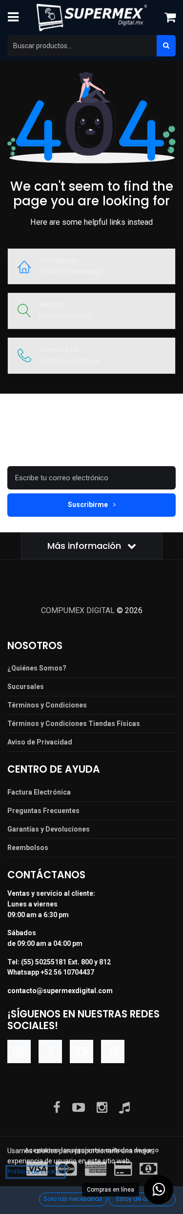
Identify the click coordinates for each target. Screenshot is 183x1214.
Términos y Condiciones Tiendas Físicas (73, 723)
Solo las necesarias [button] (72, 1199)
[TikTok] (112, 1051)
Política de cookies (35, 1171)
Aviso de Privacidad (39, 742)
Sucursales (25, 686)
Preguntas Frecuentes (43, 811)
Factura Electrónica (39, 792)
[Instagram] (19, 1051)
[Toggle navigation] (13, 17)
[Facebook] (50, 1051)
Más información (85, 546)
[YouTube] (81, 1051)
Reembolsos (27, 848)
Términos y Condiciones (47, 705)
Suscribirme (88, 504)
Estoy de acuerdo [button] (142, 1199)
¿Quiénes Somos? (36, 668)
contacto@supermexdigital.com (60, 991)
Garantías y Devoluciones (48, 829)
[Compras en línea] (158, 1189)
